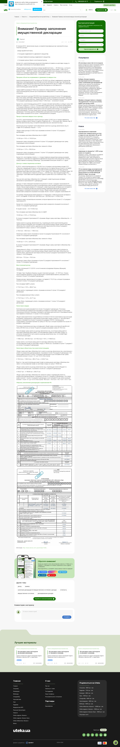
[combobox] (91, 44)
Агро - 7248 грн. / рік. (85, 695)
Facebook (44, 571)
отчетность (63, 590)
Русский (103, 730)
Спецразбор (16, 696)
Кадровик (15, 704)
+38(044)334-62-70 (83, 1)
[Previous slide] (19, 426)
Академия (49, 5)
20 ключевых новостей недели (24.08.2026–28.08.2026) (28, 652)
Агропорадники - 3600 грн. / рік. (88, 701)
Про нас (47, 686)
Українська (96, 730)
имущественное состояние (26, 593)
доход (19, 586)
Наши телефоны (49, 694)
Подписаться (98, 1)
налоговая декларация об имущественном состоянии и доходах (37, 590)
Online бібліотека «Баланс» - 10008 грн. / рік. (91, 706)
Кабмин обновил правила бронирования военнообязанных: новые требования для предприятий (90, 81)
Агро (14, 702)
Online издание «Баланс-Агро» (21, 718)
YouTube (52, 575)
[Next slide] (70, 426)
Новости (18, 23)
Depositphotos (49, 706)
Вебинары (16, 694)
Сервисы (56, 5)
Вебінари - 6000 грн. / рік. (86, 703)
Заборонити (27, 9)
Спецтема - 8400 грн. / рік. (87, 687)
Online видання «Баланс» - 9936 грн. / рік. (91, 709)
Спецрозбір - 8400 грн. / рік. (87, 698)
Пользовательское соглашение (53, 696)
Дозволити (37, 9)
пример (27, 586)
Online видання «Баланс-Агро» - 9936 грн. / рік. (92, 711)
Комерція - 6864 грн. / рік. (86, 693)
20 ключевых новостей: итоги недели (90, 63)
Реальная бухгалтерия (19, 710)
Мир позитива (64, 5)
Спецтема (16, 688)
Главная (6, 5)
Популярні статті (84, 714)
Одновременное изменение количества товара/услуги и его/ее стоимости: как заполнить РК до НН (90, 133)
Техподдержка (49, 691)
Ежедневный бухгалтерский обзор (29, 23)
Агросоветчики (17, 699)
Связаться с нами (50, 688)
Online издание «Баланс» (20, 715)
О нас (70, 5)
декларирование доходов (45, 593)
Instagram (54, 571)
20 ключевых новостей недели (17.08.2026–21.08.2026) (59, 652)
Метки (14, 723)
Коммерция (16, 691)
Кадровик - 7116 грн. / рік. (86, 690)
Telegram (63, 571)
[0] (115, 742)
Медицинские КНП (18, 707)
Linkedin (43, 575)
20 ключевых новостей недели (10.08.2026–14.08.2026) (90, 652)
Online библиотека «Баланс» (21, 720)
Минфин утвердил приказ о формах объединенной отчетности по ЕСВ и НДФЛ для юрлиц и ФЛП (90, 102)
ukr (111, 10)
